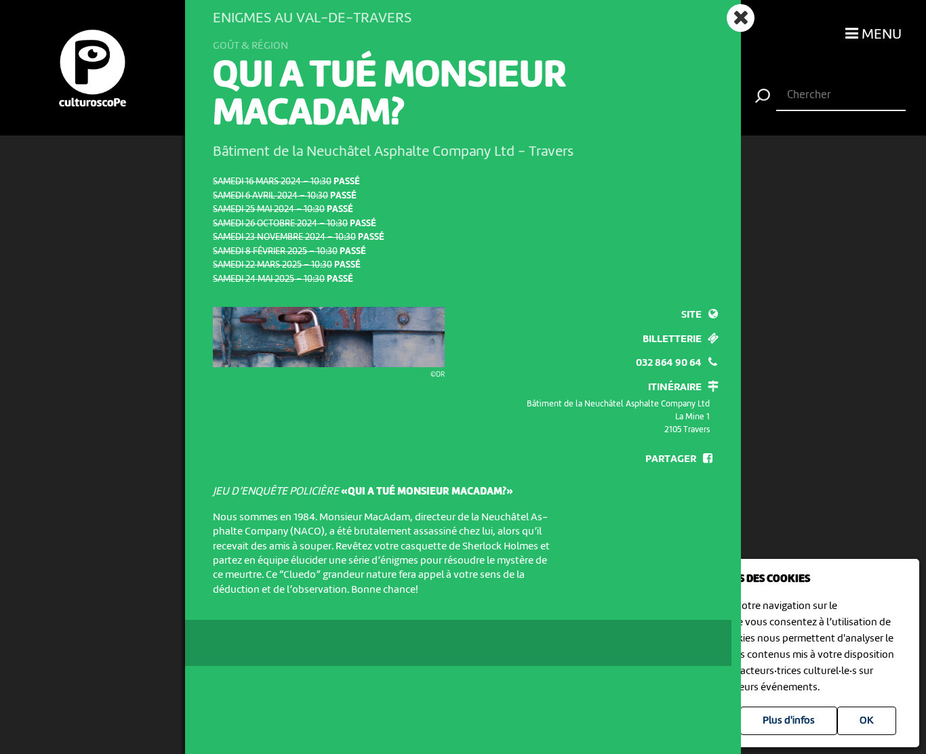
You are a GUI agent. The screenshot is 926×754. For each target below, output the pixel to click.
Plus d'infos (789, 720)
